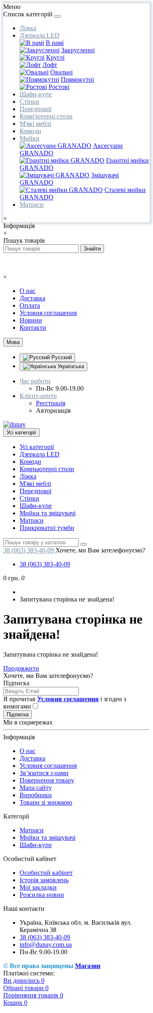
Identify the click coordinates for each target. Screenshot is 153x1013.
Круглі (55, 57)
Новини (31, 320)
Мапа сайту (36, 787)
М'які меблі (35, 123)
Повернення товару (47, 780)
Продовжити (21, 668)
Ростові (59, 86)
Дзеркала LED (40, 35)
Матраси (32, 204)
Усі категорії (37, 446)
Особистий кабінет (46, 872)
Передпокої (35, 108)
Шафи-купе (36, 94)
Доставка (32, 298)
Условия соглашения (48, 312)
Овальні (61, 72)
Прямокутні (77, 79)
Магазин (87, 965)
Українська (70, 366)
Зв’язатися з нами (44, 772)
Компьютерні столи (47, 468)
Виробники (36, 795)
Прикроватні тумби (47, 527)
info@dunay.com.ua (46, 944)
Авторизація (53, 410)
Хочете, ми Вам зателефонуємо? (100, 550)
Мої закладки (38, 887)
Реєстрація (50, 403)
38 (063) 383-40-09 (45, 564)
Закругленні (78, 50)
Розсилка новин (42, 894)
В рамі (55, 42)
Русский (61, 357)
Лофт (49, 64)
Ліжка (28, 28)
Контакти (33, 327)
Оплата (30, 305)
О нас (27, 290)
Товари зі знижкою (46, 802)
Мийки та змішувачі (47, 513)
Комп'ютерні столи (46, 116)
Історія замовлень (44, 880)
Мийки (30, 138)
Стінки (29, 101)
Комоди (30, 130)
